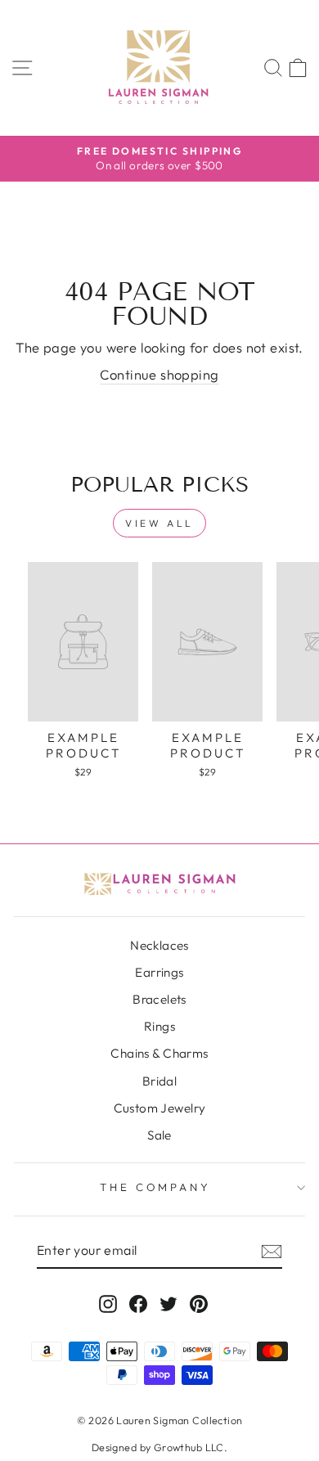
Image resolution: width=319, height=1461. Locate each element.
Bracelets (159, 999)
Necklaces (159, 945)
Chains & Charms (159, 1053)
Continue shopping (159, 374)
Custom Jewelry (160, 1108)
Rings (159, 1026)
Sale (159, 1135)
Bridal (159, 1081)
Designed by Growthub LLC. (159, 1447)
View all (159, 523)
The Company (156, 1187)
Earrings (159, 972)
